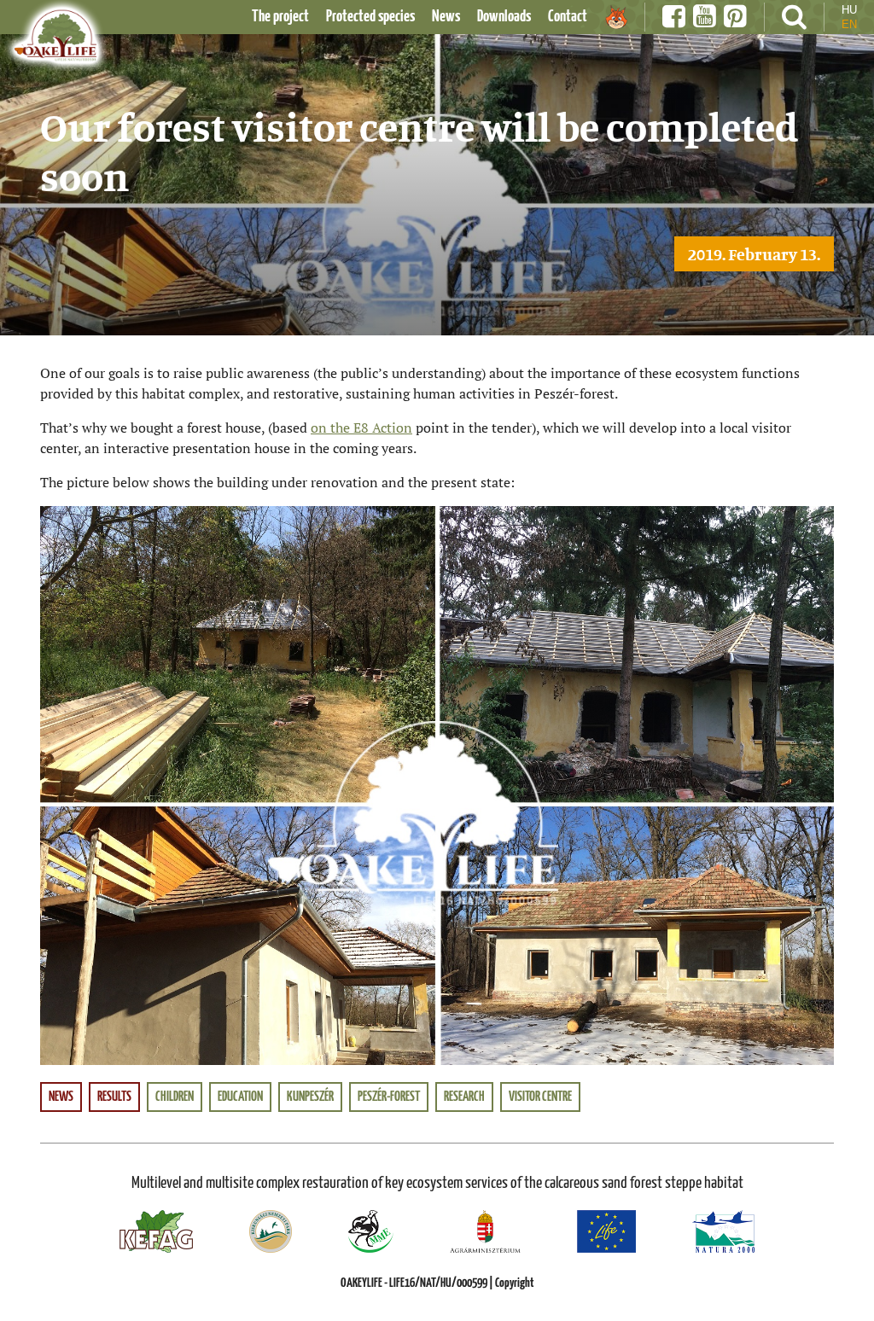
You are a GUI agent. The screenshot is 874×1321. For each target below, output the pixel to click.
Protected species (370, 17)
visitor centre (540, 1097)
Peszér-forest (389, 1097)
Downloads (504, 17)
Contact (567, 17)
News (446, 17)
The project (280, 17)
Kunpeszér (310, 1097)
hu (849, 9)
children (174, 1097)
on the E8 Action (361, 427)
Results (114, 1097)
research (464, 1097)
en (849, 24)
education (240, 1097)
